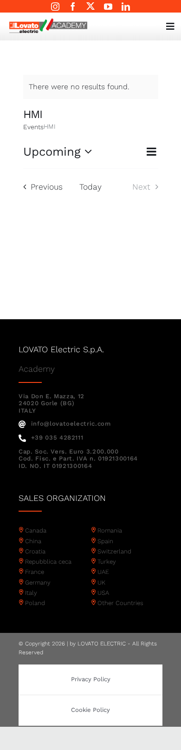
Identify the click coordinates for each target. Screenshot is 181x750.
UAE (103, 571)
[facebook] (73, 6)
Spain (105, 541)
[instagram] (55, 6)
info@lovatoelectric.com (71, 423)
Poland (35, 602)
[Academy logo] (48, 21)
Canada (35, 530)
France (34, 571)
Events (33, 127)
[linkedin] (126, 6)
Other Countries (120, 602)
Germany (38, 582)
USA (103, 592)
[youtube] (108, 6)
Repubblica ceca (48, 561)
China (33, 541)
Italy (31, 592)
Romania (109, 530)
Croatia (35, 551)
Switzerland (114, 551)
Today (90, 186)
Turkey (106, 561)
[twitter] (90, 6)
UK (101, 582)
